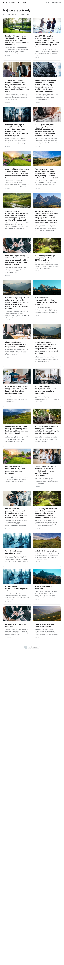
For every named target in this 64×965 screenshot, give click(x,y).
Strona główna (56, 2)
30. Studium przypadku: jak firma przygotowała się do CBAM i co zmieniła (45, 258)
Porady (48, 2)
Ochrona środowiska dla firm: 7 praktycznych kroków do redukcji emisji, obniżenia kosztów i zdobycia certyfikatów (46, 471)
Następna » (35, 647)
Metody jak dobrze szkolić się (46, 551)
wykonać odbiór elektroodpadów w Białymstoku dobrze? (17, 589)
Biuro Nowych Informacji (14, 2)
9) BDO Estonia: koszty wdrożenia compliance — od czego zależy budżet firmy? (16, 344)
